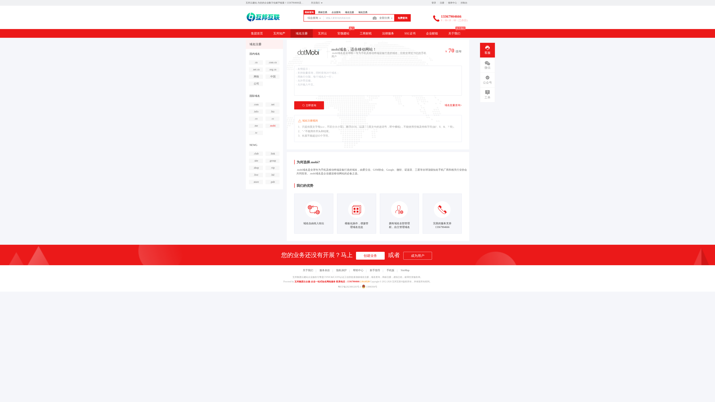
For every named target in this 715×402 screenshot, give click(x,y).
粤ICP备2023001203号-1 (349, 286)
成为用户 (417, 256)
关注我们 (315, 2)
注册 (442, 2)
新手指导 (375, 270)
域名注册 (302, 33)
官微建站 (343, 33)
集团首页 (257, 33)
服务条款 (325, 270)
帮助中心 (358, 270)
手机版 (390, 270)
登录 (434, 2)
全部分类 (384, 18)
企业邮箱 (432, 33)
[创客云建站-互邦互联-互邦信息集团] (263, 21)
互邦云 (322, 33)
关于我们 (454, 33)
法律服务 (388, 33)
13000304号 (371, 286)
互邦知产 (279, 33)
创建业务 (370, 256)
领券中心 (452, 2)
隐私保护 (341, 270)
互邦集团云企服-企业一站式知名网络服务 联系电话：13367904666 (327, 281)
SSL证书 (410, 33)
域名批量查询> (453, 105)
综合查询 (313, 18)
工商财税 (366, 33)
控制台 (464, 2)
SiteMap (405, 270)
